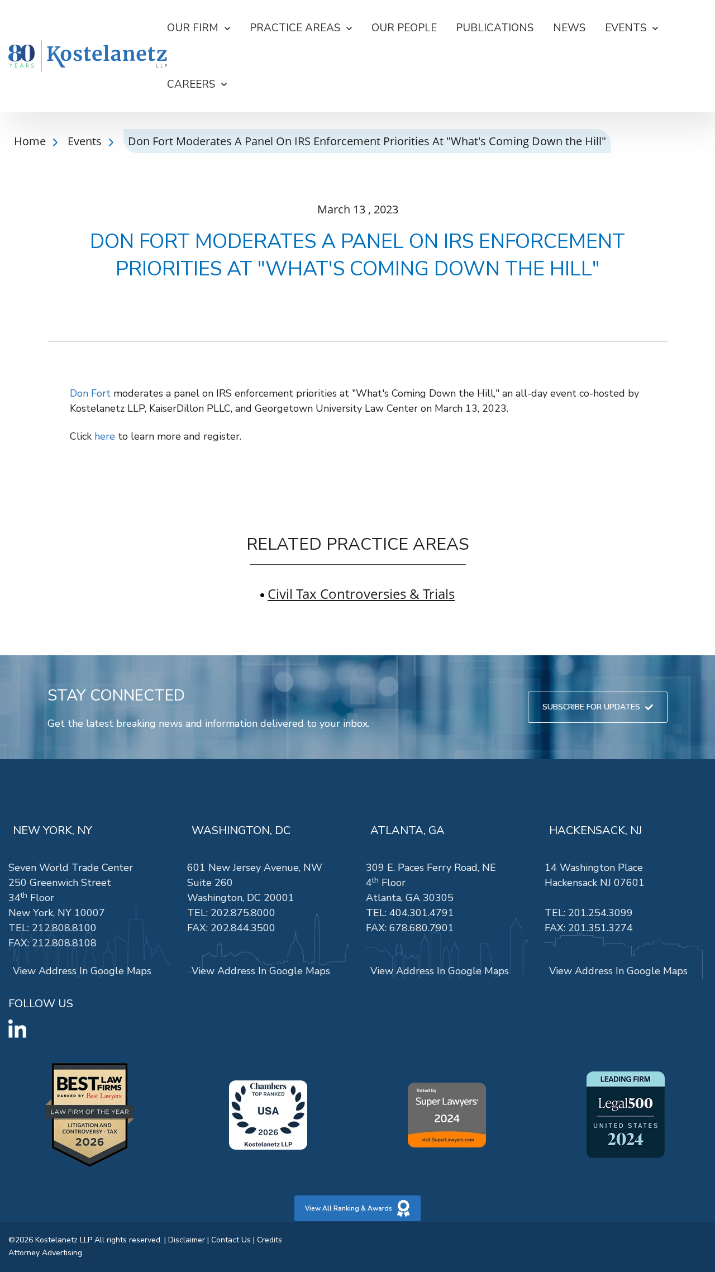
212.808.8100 (64, 928)
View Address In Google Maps (82, 971)
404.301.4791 (421, 913)
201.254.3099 (600, 913)
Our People (404, 28)
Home (31, 141)
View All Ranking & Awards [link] (348, 1208)
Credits (269, 1240)
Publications (494, 28)
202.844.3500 (243, 928)
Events (86, 141)
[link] (87, 56)
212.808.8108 (64, 943)
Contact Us (231, 1240)
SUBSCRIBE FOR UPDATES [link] (591, 707)
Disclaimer (186, 1240)
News (569, 28)
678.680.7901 (421, 928)
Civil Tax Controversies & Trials (361, 593)
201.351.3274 (600, 928)
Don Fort (90, 393)
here (104, 436)
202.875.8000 (243, 913)
